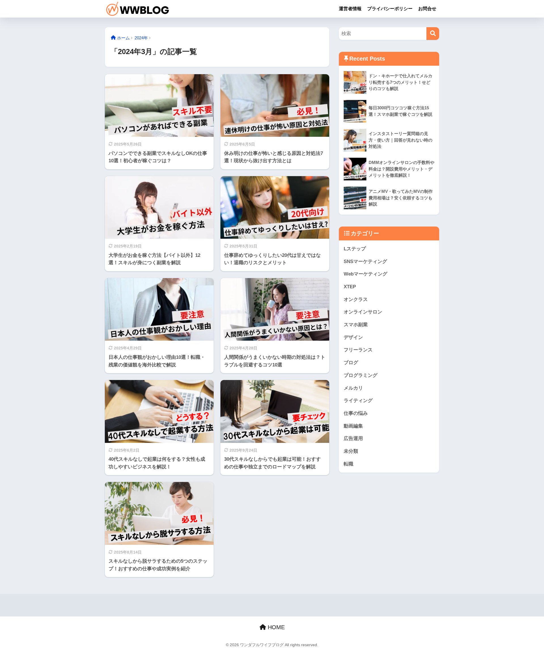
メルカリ (353, 388)
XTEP (350, 286)
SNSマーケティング (365, 261)
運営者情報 (350, 8)
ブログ (351, 362)
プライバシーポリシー (390, 8)
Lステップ (355, 248)
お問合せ (427, 8)
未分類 (351, 451)
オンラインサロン (363, 312)
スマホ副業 (356, 324)
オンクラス (356, 299)
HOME (275, 627)
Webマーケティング (365, 274)
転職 (348, 464)
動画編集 (353, 426)
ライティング (358, 400)
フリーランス (358, 350)
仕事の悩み (356, 413)
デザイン (353, 337)
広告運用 (353, 438)
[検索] (432, 33)
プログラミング (360, 375)
